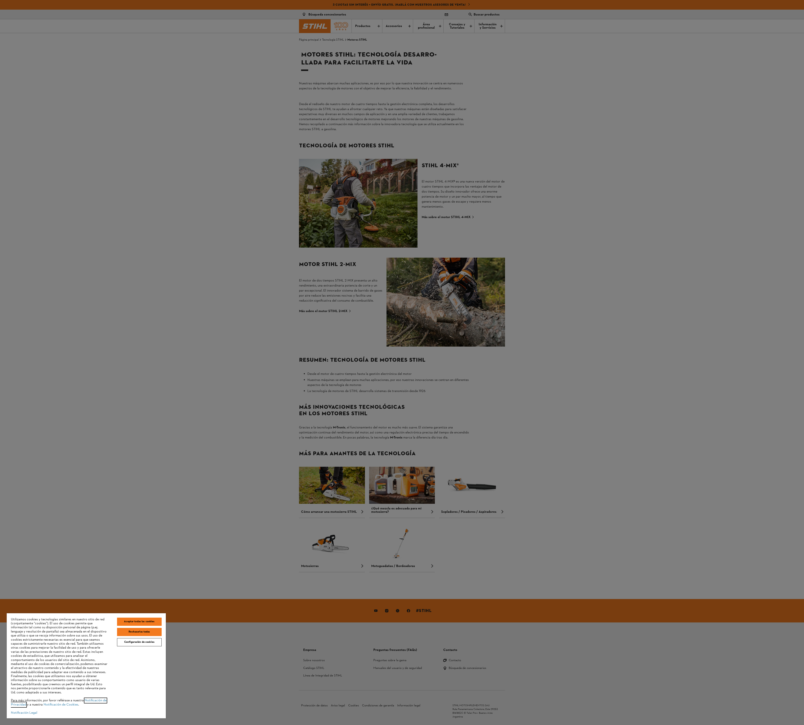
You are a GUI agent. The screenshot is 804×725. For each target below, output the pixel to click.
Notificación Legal (24, 713)
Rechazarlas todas (139, 632)
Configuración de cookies (139, 642)
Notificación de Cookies (61, 704)
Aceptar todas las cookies (139, 621)
